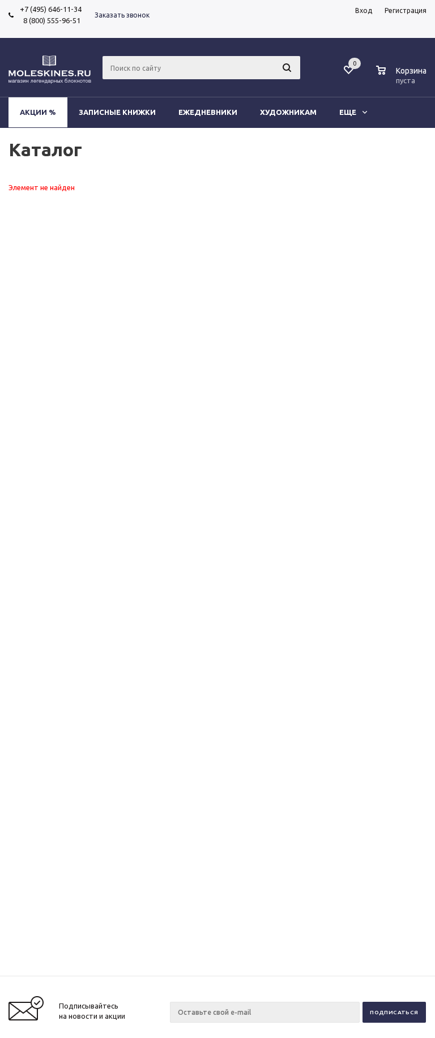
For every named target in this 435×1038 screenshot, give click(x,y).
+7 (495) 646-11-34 (51, 9)
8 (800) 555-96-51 (50, 20)
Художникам (288, 112)
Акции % (38, 112)
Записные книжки (117, 112)
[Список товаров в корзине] (402, 78)
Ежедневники (207, 112)
